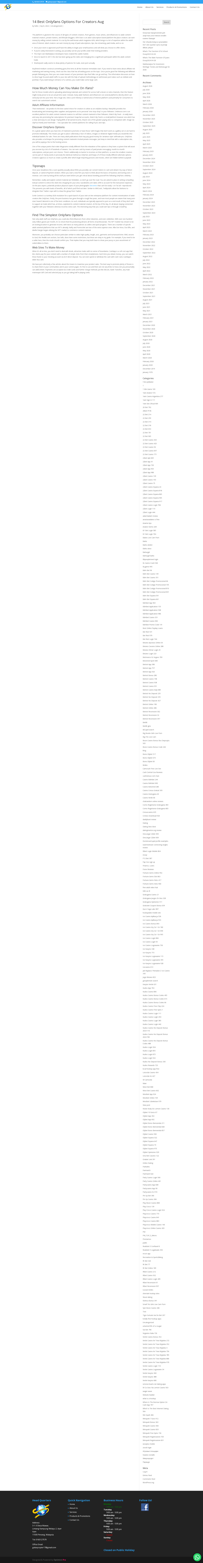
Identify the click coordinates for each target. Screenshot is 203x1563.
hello (36, 26)
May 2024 (146, 184)
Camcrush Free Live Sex (152, 769)
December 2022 (149, 242)
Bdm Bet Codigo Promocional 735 (156, 585)
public (145, 1243)
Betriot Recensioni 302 (151, 711)
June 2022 (146, 263)
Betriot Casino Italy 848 (152, 690)
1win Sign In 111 (149, 400)
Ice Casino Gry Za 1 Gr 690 (153, 931)
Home (139, 7)
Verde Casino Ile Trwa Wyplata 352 (156, 1344)
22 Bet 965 (147, 436)
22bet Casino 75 (149, 483)
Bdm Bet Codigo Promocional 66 (155, 581)
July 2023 (146, 216)
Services (160, 7)
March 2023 (147, 231)
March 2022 (147, 274)
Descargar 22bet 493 (151, 834)
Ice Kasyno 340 (148, 949)
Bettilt (145, 722)
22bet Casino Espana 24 (152, 487)
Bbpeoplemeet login (150, 559)
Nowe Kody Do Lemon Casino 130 (156, 1109)
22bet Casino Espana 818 (152, 490)
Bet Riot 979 (147, 635)
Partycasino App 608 (150, 1185)
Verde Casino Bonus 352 (152, 1337)
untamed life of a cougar (152, 1326)
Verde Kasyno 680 (149, 1380)
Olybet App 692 (148, 1119)
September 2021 (149, 296)
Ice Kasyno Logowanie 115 (153, 956)
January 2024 (148, 198)
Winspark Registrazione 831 (153, 1440)
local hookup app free (151, 1069)
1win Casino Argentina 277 (153, 396)
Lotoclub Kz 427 (149, 1076)
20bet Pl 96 (147, 411)
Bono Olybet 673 (149, 758)
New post (146, 1105)
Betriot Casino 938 (150, 682)
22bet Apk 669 (148, 458)
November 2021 (149, 289)
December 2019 (149, 369)
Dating (145, 823)
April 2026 (146, 101)
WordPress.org (148, 1482)
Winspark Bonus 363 (150, 1422)
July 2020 (146, 343)
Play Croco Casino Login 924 (154, 1210)
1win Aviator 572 (149, 393)
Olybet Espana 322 (150, 1137)
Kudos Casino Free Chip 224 (153, 1006)
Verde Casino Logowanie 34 (153, 1369)
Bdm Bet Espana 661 (151, 599)
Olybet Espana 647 (150, 1141)
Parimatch (146, 1170)
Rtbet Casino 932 (149, 1275)
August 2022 (147, 256)
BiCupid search (148, 730)
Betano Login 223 (149, 653)
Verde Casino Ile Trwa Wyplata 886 (156, 1359)
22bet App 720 (148, 465)
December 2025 (149, 115)
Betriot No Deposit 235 (152, 693)
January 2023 (148, 238)
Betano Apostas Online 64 (153, 643)
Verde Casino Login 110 (152, 1366)
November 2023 (149, 206)
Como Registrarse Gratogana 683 (155, 808)
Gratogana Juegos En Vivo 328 (154, 898)
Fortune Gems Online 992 (152, 873)
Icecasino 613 (148, 967)
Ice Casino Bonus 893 (151, 924)
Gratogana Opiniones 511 (152, 902)
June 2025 (146, 137)
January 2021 (148, 321)
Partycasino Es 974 (150, 1192)
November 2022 (149, 245)
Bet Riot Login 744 (150, 639)
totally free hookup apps (152, 1319)
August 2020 (147, 340)
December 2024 (149, 158)
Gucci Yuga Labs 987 (150, 909)
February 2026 (148, 108)
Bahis (145, 541)
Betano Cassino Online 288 (153, 646)
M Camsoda (147, 1080)
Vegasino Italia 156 (150, 1333)
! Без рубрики (148, 382)
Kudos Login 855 (149, 1051)
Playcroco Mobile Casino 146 (154, 1225)
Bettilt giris (147, 726)
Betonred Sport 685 (150, 661)
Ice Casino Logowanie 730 (153, 945)
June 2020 (146, 347)
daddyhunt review (149, 819)
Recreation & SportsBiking (153, 1257)
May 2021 (146, 311)
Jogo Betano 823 (149, 977)
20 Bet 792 (147, 407)
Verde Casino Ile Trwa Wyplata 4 (155, 1348)
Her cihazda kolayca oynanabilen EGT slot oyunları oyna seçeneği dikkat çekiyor (155, 45)
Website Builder (149, 1395)
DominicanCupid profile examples (155, 841)
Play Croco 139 (148, 1206)
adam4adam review (150, 516)
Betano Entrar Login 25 (151, 650)
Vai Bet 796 (147, 1330)
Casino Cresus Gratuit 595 (152, 790)
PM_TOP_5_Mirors (150, 1235)
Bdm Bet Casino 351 (150, 577)
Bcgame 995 (147, 567)
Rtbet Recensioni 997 (151, 1286)
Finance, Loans (148, 866)
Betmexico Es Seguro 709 (152, 657)
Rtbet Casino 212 (149, 1272)
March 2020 (147, 358)
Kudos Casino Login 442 (152, 1024)
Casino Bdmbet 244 (150, 779)
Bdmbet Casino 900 (150, 621)
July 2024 (146, 176)
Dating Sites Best (149, 826)
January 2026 (148, 111)
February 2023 (148, 234)
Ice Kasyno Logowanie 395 (153, 960)
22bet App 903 (148, 469)
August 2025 (147, 129)
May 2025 (146, 140)
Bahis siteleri (147, 545)
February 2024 (148, 195)
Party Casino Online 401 (152, 1181)
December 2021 (149, 285)
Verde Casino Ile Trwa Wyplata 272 (156, 1340)
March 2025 (147, 148)
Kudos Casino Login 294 (152, 1017)
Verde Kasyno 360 (149, 1373)
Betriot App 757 (149, 668)
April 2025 (146, 144)
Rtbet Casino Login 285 (151, 1279)
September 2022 (149, 253)
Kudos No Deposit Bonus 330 (154, 1062)
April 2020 (146, 354)
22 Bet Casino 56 (149, 447)
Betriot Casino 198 (150, 679)
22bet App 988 (148, 472)
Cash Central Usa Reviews (152, 772)
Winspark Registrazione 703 (153, 1437)
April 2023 (146, 227)
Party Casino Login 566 (151, 1177)
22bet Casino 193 (149, 480)
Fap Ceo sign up (149, 862)
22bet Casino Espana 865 (152, 494)
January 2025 (148, 155)
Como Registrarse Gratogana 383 (155, 805)
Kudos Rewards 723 (150, 1065)
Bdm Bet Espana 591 (151, 595)
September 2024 (149, 169)
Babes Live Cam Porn (151, 537)
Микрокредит (148, 1458)
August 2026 (147, 86)
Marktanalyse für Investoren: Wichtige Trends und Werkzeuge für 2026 (156, 67)
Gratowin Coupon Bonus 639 (154, 905)
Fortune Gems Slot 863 (151, 876)
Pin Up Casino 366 (150, 1199)
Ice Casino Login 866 (151, 938)
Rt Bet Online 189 (149, 1268)
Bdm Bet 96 (147, 570)
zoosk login (147, 1447)
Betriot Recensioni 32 (151, 715)
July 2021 (146, 303)
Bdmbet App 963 (149, 603)
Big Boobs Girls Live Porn (152, 733)
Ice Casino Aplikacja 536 (152, 916)
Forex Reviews (148, 869)
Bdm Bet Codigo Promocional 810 (156, 588)
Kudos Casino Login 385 (152, 1020)
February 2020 (148, 361)
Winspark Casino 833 (151, 1429)
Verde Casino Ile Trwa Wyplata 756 (156, 1351)
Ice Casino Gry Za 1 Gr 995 (153, 934)
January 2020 (148, 365)
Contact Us (194, 7)
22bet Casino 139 (149, 476)
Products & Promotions (177, 7)
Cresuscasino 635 (149, 812)
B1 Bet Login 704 (149, 534)
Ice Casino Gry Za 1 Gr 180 (153, 927)
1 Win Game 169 (149, 389)
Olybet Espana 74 (149, 1145)
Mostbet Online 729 (150, 1098)
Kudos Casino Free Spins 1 (153, 1010)
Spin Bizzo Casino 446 (151, 1308)
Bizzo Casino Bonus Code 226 (154, 747)
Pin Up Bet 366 (148, 1195)
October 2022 (148, 249)
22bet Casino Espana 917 (152, 501)
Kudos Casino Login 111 (152, 1013)
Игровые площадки (150, 1451)
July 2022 (146, 260)
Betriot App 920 (149, 672)
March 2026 (147, 104)
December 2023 (149, 202)
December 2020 (149, 325)
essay (145, 855)
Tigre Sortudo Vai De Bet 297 (154, 1315)
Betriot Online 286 (150, 708)
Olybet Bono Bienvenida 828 (153, 1127)
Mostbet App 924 (149, 1094)
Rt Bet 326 (147, 1261)
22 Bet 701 (147, 432)
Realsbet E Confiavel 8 (151, 1246)
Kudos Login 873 (149, 1054)
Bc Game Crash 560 (150, 563)
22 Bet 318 (147, 425)
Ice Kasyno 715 (148, 952)
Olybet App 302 (148, 1116)
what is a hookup (149, 1398)
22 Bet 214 (147, 414)
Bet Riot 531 (147, 632)
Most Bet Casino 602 (151, 1090)
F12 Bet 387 (147, 858)
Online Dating (148, 1163)
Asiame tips (147, 523)
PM (144, 1232)
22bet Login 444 (149, 512)
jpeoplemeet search (150, 981)
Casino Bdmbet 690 (150, 783)
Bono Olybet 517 (149, 754)
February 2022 (148, 278)
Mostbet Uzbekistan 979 (152, 1101)
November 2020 (149, 329)
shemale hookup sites (151, 1293)
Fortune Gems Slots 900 (152, 884)
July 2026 (146, 90)
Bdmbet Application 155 (152, 606)
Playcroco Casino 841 (151, 1217)
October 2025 (148, 122)
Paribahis (146, 1167)
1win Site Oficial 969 (150, 404)
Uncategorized (56, 26)
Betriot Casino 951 (150, 686)
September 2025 (149, 126)
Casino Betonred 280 (151, 787)
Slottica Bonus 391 (150, 1301)
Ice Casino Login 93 (150, 942)
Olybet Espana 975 (150, 1148)
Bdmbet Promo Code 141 (152, 625)
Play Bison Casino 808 (151, 1203)
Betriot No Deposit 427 (152, 701)
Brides (145, 765)
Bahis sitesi (147, 548)
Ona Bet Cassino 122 (151, 1156)
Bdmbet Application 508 (152, 610)
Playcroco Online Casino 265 (153, 1228)
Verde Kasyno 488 (149, 1377)
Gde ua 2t (146, 891)
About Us (149, 7)
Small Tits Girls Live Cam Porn (154, 1304)
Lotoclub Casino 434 (150, 1072)
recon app (146, 1253)
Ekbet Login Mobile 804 (152, 851)
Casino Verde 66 (149, 798)
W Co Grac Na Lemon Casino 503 (155, 1387)
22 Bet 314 (147, 422)
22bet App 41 (148, 462)
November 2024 (149, 162)
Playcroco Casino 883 (151, 1221)
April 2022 (146, 271)
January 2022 (148, 282)
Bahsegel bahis (148, 556)
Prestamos (147, 1239)
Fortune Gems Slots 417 (152, 880)
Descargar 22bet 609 (151, 837)
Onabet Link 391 (149, 1159)
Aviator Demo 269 (150, 527)
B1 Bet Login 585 (149, 530)
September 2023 (149, 213)
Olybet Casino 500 (150, 1134)
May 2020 (146, 350)
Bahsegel (146, 552)
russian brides (148, 1290)
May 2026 (146, 97)
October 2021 (148, 292)
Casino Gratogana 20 (151, 794)
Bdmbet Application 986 (152, 614)
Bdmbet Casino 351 (150, 617)
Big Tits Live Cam (149, 737)
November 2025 (149, 119)
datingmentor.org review (152, 830)
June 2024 (146, 180)
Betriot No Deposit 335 (152, 697)
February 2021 (148, 318)
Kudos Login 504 (149, 1047)
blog (144, 750)
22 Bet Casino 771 (150, 454)
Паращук (146, 1462)
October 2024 (148, 166)
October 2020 (148, 332)
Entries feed (147, 1475)
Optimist (60, 1560)
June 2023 (146, 220)
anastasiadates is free (151, 519)
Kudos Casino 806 (149, 992)
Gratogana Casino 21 (151, 894)
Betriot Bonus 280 (150, 675)
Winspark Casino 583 (151, 1426)
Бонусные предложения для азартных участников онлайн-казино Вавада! (155, 36)
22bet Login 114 (149, 509)
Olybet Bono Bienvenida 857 (153, 1130)
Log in (145, 1472)
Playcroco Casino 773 (151, 1214)
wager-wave (147, 1391)
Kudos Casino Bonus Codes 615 (155, 999)
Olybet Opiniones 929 (151, 1152)
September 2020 (149, 336)
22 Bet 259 (147, 418)
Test (144, 1311)
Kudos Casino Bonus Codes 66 (154, 1002)
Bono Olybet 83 (149, 761)
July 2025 (146, 133)
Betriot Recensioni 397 (151, 719)
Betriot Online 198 (150, 704)
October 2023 (148, 209)
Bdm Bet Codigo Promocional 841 (156, 592)
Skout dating (147, 1297)
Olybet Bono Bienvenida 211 (153, 1123)
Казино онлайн (149, 1455)
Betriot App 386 (149, 664)
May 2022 (146, 267)
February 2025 (148, 151)
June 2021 (146, 307)
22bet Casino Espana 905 (152, 498)
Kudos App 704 (148, 988)
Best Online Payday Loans (153, 628)
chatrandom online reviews (153, 801)
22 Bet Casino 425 (150, 443)
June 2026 (146, 93)
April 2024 (146, 187)
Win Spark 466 (148, 1415)
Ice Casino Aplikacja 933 (152, 920)
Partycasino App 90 (150, 1188)
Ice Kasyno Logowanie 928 (153, 963)
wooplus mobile (149, 1444)
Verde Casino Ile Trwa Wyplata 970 (156, 1362)
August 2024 (147, 173)
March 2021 (147, 314)
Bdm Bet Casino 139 (150, 574)
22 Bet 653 (147, 429)
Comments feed (149, 1479)
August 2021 (147, 300)
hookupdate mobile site (152, 913)
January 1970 (148, 372)
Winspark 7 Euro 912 (150, 1418)
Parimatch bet (148, 1174)
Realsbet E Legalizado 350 (153, 1250)
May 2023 (146, 224)
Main (144, 1083)
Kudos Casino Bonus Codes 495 (155, 995)
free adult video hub (150, 887)
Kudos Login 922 (149, 1058)
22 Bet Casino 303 (150, 440)
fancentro (93, 185)
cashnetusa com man (151, 776)
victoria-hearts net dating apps (154, 1384)
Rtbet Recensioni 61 (150, 1282)
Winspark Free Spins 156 (152, 1433)
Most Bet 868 (148, 1087)
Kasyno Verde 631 (149, 984)
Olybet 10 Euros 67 (150, 1112)
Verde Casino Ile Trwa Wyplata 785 (156, 1355)
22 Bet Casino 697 (150, 451)
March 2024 (147, 191)
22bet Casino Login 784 (152, 505)
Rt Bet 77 (146, 1264)
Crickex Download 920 (151, 816)
